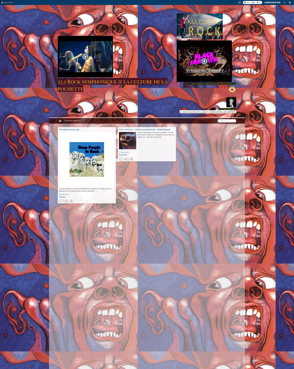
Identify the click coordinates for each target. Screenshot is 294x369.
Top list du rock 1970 (69, 129)
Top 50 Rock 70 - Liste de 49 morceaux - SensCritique (144, 129)
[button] (289, 2)
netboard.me (272, 2)
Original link (65, 194)
